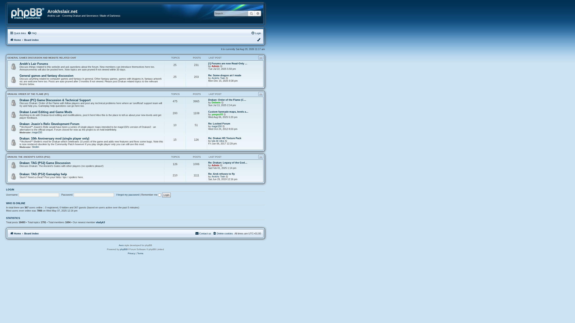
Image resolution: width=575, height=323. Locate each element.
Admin (215, 66)
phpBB (123, 249)
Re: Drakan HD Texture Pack (224, 138)
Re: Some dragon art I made (224, 75)
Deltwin (216, 102)
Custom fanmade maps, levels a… (228, 111)
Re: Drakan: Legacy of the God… (227, 162)
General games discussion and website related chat (41, 58)
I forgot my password (127, 194)
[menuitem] (32, 33)
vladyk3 (100, 222)
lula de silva (218, 141)
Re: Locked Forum (219, 123)
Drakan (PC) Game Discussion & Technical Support (55, 100)
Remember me (149, 194)
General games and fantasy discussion (46, 75)
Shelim (35, 147)
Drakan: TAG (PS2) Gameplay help (43, 174)
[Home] (29, 13)
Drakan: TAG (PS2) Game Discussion (45, 163)
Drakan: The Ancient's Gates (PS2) (28, 157)
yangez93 (217, 114)
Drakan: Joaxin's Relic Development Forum (50, 124)
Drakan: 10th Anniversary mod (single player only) (54, 138)
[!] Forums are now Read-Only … (227, 63)
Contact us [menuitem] (205, 233)
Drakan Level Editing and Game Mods (46, 112)
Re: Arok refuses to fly (221, 173)
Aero (121, 245)
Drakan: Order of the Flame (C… (227, 99)
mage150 (37, 132)
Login (10, 189)
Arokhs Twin (218, 78)
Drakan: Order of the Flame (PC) (28, 94)
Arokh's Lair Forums (34, 63)
